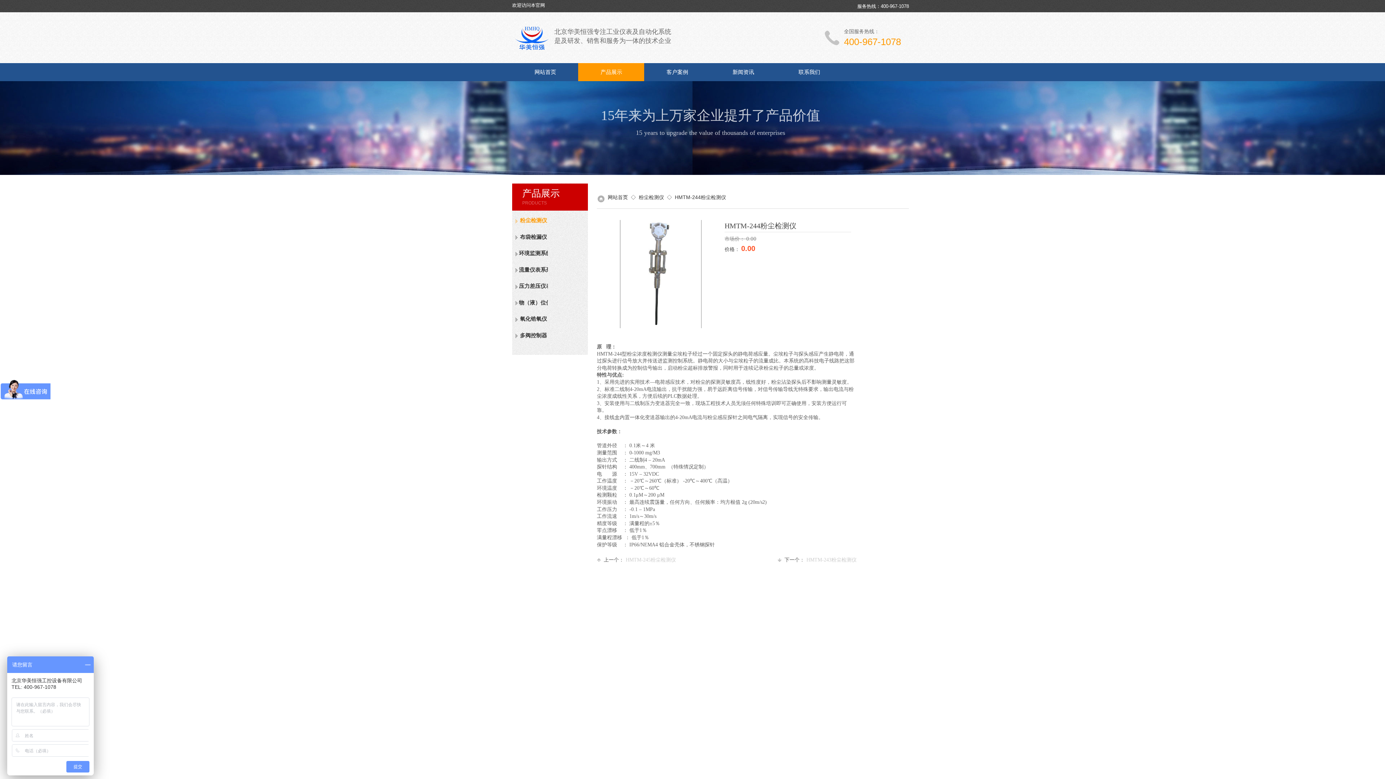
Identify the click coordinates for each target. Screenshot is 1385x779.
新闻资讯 (743, 72)
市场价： (735, 239)
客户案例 (677, 72)
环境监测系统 (533, 253)
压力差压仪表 (533, 286)
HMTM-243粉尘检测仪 (820, 560)
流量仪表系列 (533, 270)
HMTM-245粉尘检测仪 (640, 560)
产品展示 (611, 72)
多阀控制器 (533, 335)
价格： (733, 249)
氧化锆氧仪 (533, 319)
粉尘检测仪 (533, 220)
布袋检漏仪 (533, 237)
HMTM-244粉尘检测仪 (700, 197)
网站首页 (545, 72)
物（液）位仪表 (533, 302)
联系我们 (809, 72)
